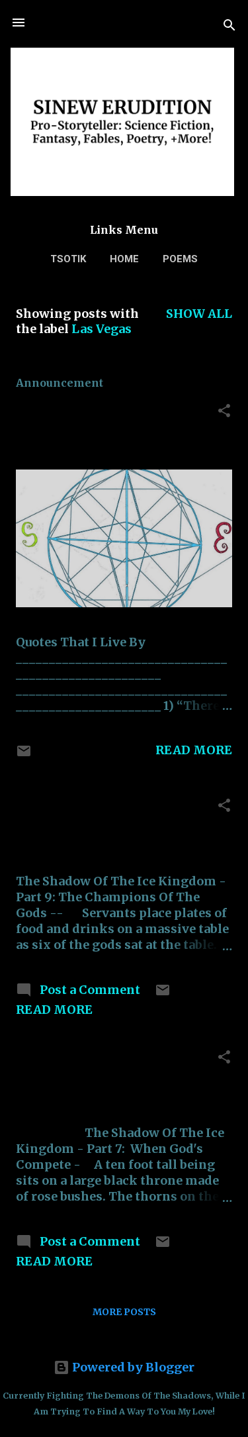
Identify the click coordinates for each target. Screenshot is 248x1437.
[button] (224, 412)
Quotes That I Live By (85, 411)
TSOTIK (68, 259)
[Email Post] (24, 754)
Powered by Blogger (131, 1367)
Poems (180, 259)
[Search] (229, 27)
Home (124, 259)
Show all (199, 313)
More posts (124, 1312)
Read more (193, 750)
